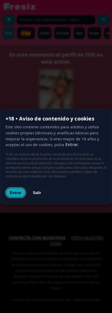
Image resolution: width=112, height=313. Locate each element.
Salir (37, 192)
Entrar (15, 192)
